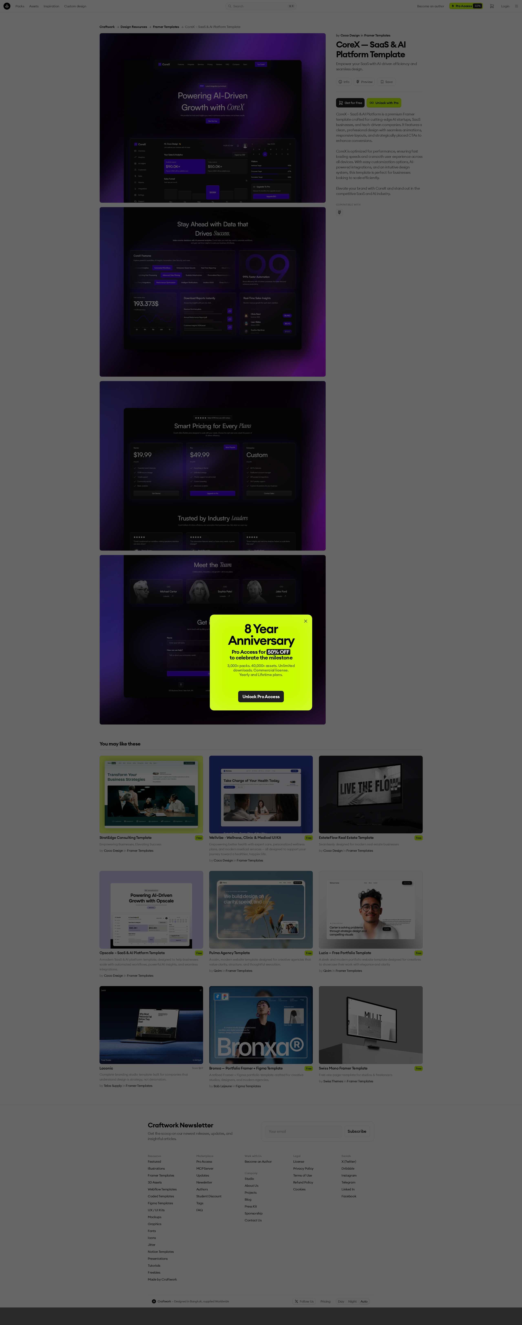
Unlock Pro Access (261, 696)
